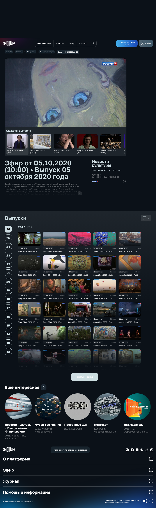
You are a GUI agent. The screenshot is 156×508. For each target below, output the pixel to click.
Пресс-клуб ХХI (75, 424)
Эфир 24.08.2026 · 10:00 (28, 322)
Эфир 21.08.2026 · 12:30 (27, 346)
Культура (96, 174)
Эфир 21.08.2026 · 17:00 (128, 322)
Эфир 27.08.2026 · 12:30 (77, 251)
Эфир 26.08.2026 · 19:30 (128, 251)
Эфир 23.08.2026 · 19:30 (52, 322)
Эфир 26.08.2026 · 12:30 (52, 275)
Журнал (11, 481)
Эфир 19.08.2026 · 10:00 (128, 369)
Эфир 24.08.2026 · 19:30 (78, 298)
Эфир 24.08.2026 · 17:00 (103, 298)
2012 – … (108, 170)
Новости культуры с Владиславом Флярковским (18, 428)
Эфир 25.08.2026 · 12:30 (27, 298)
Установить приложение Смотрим (70, 450)
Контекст (101, 424)
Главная (9, 52)
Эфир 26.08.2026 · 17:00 (27, 275)
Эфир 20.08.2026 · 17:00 (103, 346)
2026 (29, 227)
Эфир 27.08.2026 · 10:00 (103, 251)
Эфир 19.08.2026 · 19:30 (52, 369)
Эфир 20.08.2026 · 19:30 (78, 346)
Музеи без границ (48, 424)
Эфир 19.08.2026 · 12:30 (103, 369)
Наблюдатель (133, 424)
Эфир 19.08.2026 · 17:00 (78, 369)
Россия (116, 170)
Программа (31, 52)
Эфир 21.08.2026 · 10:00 (52, 346)
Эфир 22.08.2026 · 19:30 (78, 322)
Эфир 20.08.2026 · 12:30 (128, 346)
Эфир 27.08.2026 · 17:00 (52, 251)
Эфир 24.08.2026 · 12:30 (128, 298)
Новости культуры (47, 52)
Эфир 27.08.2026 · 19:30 (27, 251)
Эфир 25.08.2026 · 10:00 (53, 298)
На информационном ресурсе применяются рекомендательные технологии (123, 501)
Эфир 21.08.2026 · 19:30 (103, 322)
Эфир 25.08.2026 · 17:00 (128, 275)
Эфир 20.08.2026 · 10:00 (28, 369)
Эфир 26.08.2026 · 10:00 (78, 275)
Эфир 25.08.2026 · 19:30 (103, 275)
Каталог (19, 52)
